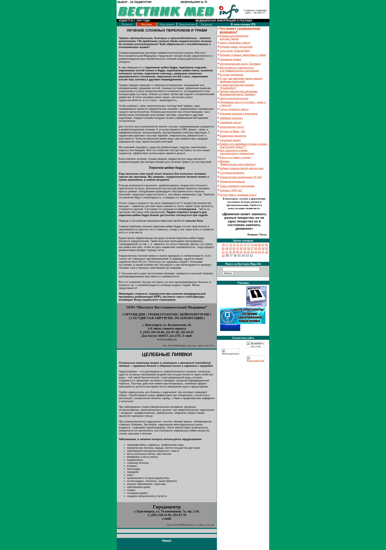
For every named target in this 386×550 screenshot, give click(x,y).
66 (266, 244)
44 (252, 252)
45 (248, 252)
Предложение (186, 24)
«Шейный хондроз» (231, 118)
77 (226, 244)
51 (226, 252)
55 (259, 248)
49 (234, 252)
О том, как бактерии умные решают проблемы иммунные (241, 80)
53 (266, 248)
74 (237, 244)
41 (263, 252)
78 (223, 244)
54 (263, 248)
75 (234, 244)
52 (223, 252)
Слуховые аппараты (232, 172)
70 (252, 244)
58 (248, 248)
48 (237, 252)
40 (266, 252)
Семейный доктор (230, 122)
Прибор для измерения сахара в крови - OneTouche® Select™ (244, 145)
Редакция (206, 24)
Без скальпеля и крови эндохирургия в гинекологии (237, 152)
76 (230, 244)
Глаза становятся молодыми (237, 185)
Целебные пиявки (230, 59)
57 (252, 248)
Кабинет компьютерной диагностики (241, 168)
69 (255, 244)
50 (230, 252)
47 (241, 252)
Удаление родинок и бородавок (239, 113)
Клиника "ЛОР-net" (231, 190)
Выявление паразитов (233, 135)
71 (248, 244)
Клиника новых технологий (236, 46)
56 (255, 248)
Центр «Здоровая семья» (235, 42)
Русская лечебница (231, 74)
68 (259, 244)
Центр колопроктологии (234, 98)
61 (237, 248)
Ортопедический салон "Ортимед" (240, 63)
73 (241, 244)
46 (244, 252)
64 (226, 248)
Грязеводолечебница (232, 181)
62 (234, 248)
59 (244, 248)
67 (263, 244)
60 (241, 248)
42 (259, 252)
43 (255, 252)
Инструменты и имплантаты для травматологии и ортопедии (239, 69)
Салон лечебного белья (234, 109)
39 (223, 255)
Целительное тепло (232, 126)
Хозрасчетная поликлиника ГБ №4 (241, 177)
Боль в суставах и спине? (235, 157)
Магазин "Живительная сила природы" (238, 163)
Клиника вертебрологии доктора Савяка (234, 37)
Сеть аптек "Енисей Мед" (235, 50)
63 (230, 248)
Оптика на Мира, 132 (232, 131)
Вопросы (127, 24)
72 (244, 244)
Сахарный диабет (230, 140)
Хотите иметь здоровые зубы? (238, 194)
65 (223, 248)
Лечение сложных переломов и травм (243, 54)
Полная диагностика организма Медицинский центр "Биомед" (239, 93)
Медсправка (166, 24)
